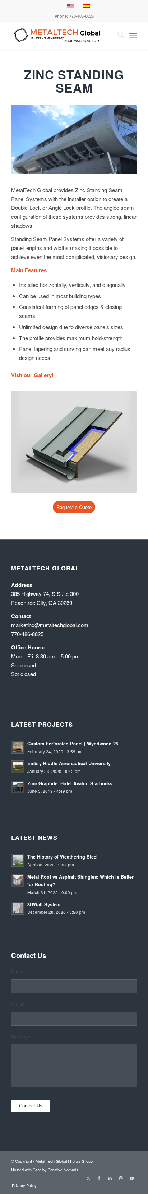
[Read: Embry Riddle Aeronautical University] (17, 766)
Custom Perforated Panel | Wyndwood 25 (72, 743)
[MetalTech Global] (61, 35)
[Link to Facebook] (99, 1177)
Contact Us (30, 1106)
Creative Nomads (63, 1169)
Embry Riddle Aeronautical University (69, 763)
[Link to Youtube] (131, 1177)
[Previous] (24, 133)
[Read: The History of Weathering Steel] (17, 860)
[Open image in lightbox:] (129, 170)
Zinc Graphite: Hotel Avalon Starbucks (69, 783)
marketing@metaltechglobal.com (49, 625)
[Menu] (133, 35)
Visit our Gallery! (32, 375)
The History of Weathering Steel (62, 856)
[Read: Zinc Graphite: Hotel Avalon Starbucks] (17, 787)
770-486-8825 (81, 16)
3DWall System (43, 904)
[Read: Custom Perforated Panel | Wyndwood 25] (17, 747)
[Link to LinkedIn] (110, 1177)
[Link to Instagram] (120, 1177)
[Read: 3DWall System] (17, 908)
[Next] (124, 133)
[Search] (117, 35)
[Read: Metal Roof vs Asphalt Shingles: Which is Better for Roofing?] (17, 880)
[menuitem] (117, 35)
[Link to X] (88, 1177)
